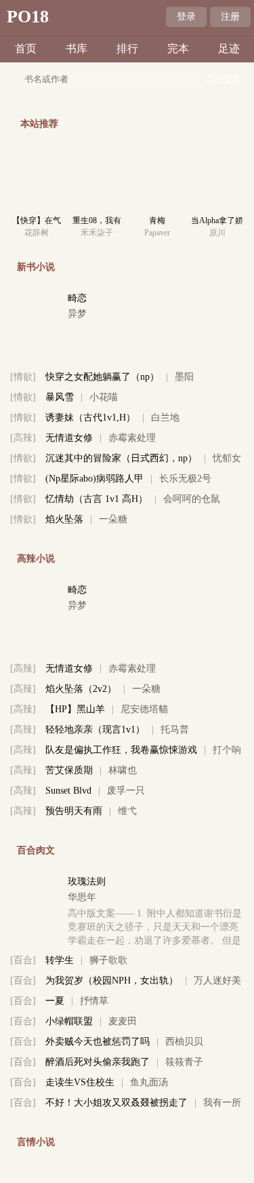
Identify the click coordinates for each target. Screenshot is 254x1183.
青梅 (157, 220)
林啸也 (122, 770)
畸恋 (77, 298)
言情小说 (36, 1142)
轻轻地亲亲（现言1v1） (95, 729)
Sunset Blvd (68, 791)
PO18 (28, 16)
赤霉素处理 (132, 438)
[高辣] (23, 438)
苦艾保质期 (69, 770)
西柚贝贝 (184, 1041)
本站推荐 (39, 124)
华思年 (82, 897)
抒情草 (94, 1001)
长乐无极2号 (185, 478)
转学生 (59, 960)
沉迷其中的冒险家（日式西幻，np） (121, 458)
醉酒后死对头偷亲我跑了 (97, 1062)
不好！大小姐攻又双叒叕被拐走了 (116, 1103)
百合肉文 (36, 850)
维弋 (127, 811)
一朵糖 (113, 519)
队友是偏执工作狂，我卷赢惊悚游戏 (121, 750)
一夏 (54, 1001)
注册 (230, 17)
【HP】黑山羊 (75, 709)
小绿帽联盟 (69, 1021)
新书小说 (36, 267)
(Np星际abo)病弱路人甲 (94, 478)
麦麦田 (122, 1021)
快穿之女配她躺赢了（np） (102, 377)
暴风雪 (59, 397)
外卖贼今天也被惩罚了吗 (97, 1041)
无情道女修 (69, 438)
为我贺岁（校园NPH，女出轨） (111, 980)
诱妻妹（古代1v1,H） (90, 417)
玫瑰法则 (87, 881)
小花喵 (103, 397)
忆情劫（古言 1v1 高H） (96, 499)
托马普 (175, 729)
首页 (26, 48)
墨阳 (184, 377)
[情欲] (23, 377)
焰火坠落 (64, 519)
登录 (186, 17)
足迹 (229, 48)
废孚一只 (126, 791)
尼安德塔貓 (144, 709)
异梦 (77, 314)
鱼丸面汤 (149, 1082)
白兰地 (165, 417)
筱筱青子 (184, 1062)
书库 (76, 48)
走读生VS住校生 (79, 1082)
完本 (178, 48)
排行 (127, 48)
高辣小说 (36, 559)
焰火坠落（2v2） (81, 689)
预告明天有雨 (73, 811)
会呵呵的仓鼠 (191, 499)
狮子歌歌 (108, 960)
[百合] (23, 960)
